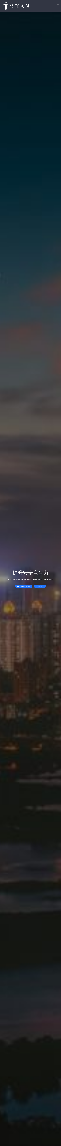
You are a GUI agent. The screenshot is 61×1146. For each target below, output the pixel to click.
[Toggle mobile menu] (58, 4)
